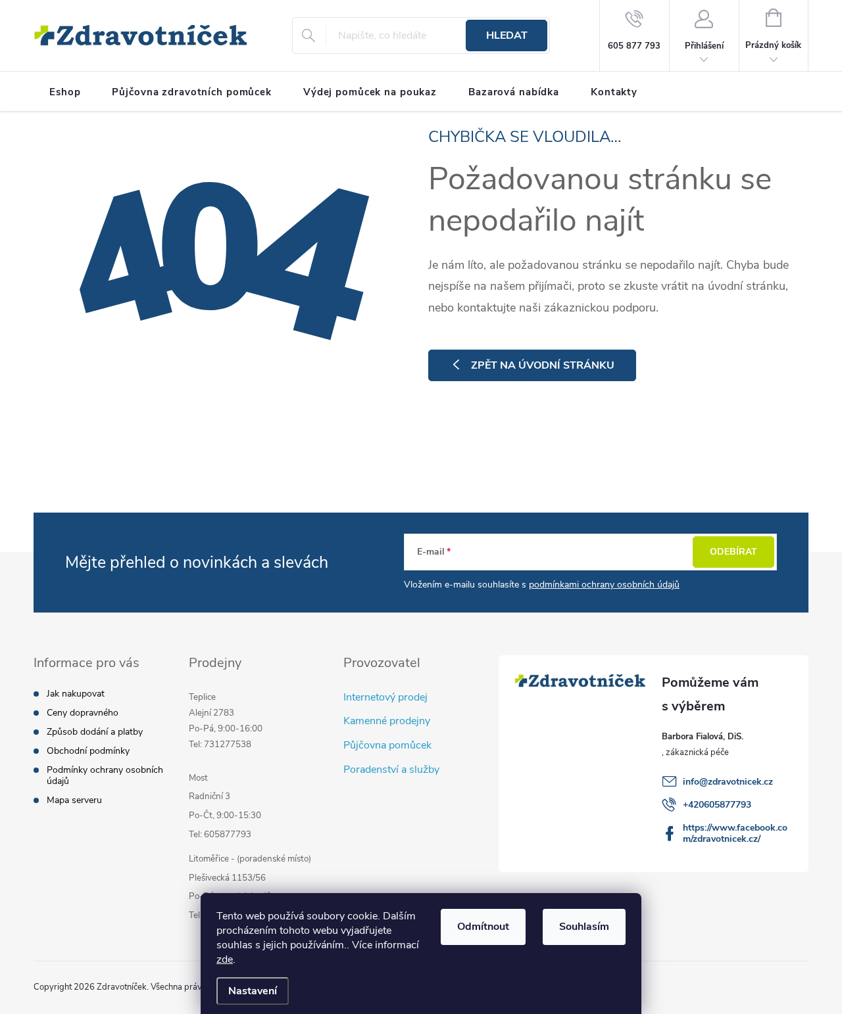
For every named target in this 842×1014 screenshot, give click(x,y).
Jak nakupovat (76, 693)
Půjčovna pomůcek (387, 745)
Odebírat (733, 551)
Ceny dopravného (82, 712)
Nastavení (252, 991)
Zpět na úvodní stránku (542, 365)
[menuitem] (65, 92)
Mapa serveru (74, 800)
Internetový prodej (385, 697)
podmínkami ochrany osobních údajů (604, 584)
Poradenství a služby (391, 769)
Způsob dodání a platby (95, 732)
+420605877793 (717, 804)
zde (224, 959)
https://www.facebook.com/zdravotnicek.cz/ (735, 833)
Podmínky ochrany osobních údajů (105, 775)
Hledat (507, 35)
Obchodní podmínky (88, 751)
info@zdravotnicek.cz (728, 781)
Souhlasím (584, 926)
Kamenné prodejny (386, 721)
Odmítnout (483, 926)
